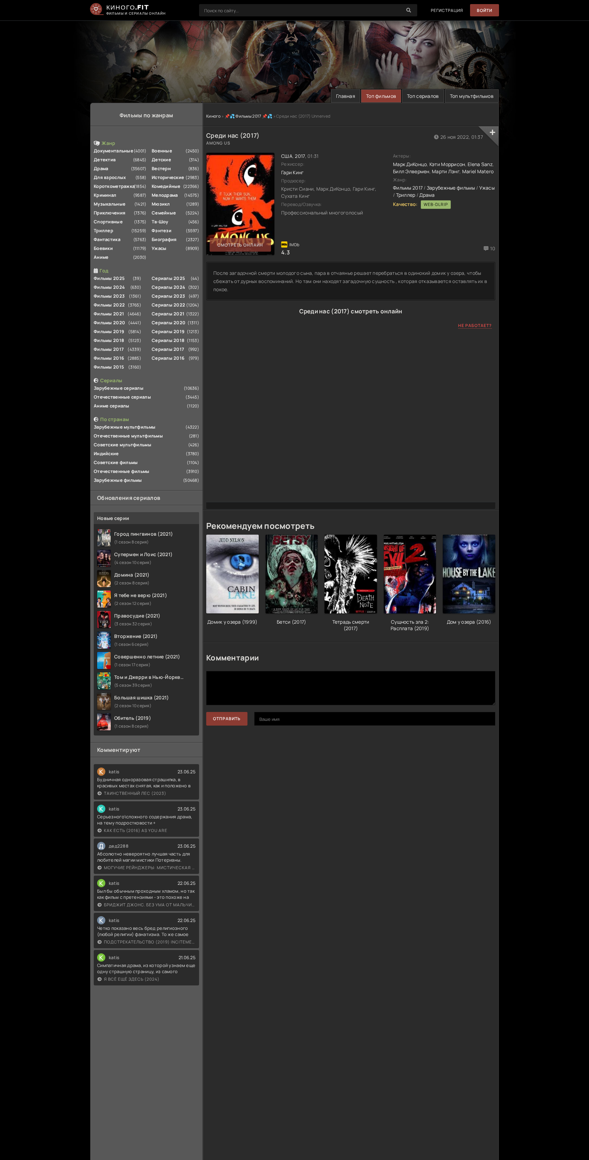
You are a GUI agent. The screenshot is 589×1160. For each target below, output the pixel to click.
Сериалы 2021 (168, 314)
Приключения (109, 213)
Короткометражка (114, 186)
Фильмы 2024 (109, 287)
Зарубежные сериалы (119, 388)
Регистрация (447, 10)
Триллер (103, 230)
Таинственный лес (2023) (135, 793)
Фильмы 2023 (109, 296)
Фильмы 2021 (109, 314)
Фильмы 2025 (109, 278)
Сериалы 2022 (168, 305)
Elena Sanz (480, 164)
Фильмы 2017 (109, 349)
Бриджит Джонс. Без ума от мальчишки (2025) (150, 905)
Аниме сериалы (112, 406)
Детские (161, 160)
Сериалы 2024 (168, 287)
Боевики (103, 248)
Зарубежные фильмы (118, 480)
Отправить (227, 719)
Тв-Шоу (160, 222)
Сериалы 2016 (168, 358)
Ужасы (159, 248)
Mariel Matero (478, 171)
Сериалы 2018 (168, 340)
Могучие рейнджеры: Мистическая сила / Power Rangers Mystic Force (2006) (150, 868)
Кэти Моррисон (447, 164)
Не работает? (475, 325)
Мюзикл (161, 204)
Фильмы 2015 (109, 367)
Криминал (105, 195)
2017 (300, 156)
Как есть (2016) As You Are (135, 830)
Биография (164, 239)
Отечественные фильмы (122, 471)
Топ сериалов (423, 96)
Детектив (105, 160)
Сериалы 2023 (168, 296)
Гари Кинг (292, 172)
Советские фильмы (116, 462)
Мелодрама (165, 195)
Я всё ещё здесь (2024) (132, 979)
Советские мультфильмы (122, 445)
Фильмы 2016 (109, 358)
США (286, 156)
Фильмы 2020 (109, 322)
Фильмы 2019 (109, 331)
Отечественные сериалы (122, 397)
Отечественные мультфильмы (128, 436)
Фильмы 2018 (109, 340)
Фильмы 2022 (109, 305)
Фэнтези (161, 230)
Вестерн (161, 168)
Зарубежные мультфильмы (124, 427)
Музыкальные (109, 204)
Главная (345, 96)
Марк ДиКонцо (410, 164)
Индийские (106, 453)
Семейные (164, 213)
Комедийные (166, 186)
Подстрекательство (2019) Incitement (150, 942)
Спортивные (108, 222)
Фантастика (107, 239)
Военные (162, 151)
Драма (101, 168)
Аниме (101, 257)
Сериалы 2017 (168, 349)
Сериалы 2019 (168, 331)
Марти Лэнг (445, 171)
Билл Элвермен (411, 171)
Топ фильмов (381, 96)
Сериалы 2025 (168, 278)
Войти (484, 10)
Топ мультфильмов (472, 96)
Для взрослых (110, 177)
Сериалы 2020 (168, 322)
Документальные (113, 151)
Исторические (168, 177)
